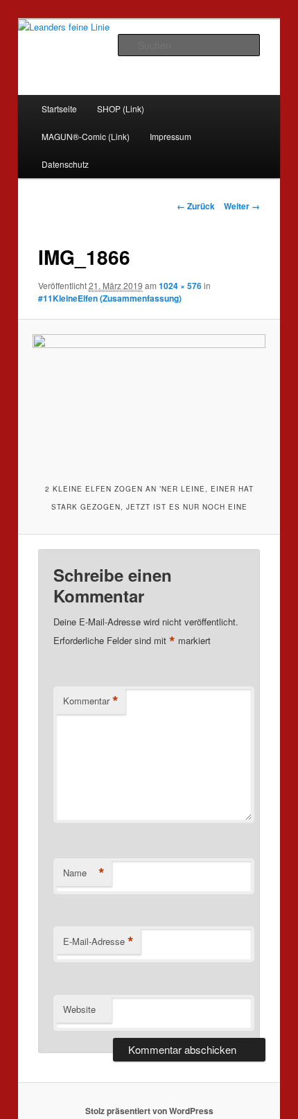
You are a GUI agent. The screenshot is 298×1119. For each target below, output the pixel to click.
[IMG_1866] (149, 399)
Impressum (170, 136)
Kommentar (91, 701)
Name (84, 873)
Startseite (59, 108)
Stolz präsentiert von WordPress (149, 1110)
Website (79, 1009)
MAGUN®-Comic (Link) (86, 136)
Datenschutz (65, 164)
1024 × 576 (180, 285)
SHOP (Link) (120, 108)
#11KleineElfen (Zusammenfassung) (110, 298)
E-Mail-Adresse (98, 941)
